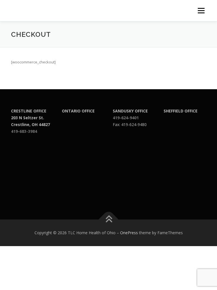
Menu (201, 10)
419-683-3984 (24, 131)
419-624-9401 (126, 117)
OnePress (129, 232)
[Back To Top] (109, 220)
